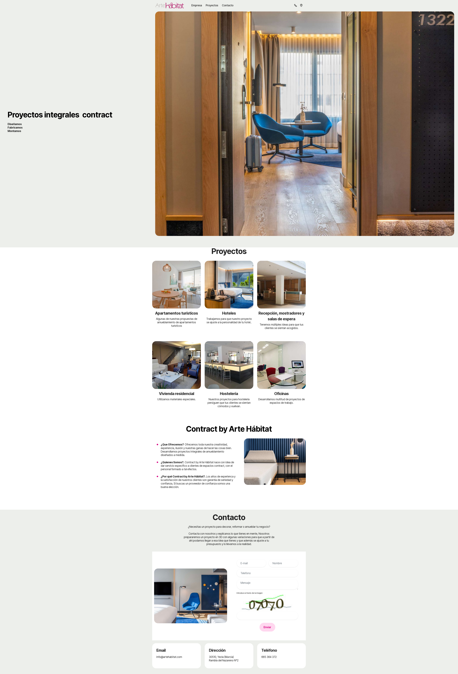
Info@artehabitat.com (169, 656)
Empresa (196, 5)
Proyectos (212, 5)
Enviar (267, 627)
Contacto (227, 5)
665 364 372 (269, 656)
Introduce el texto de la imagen (250, 593)
